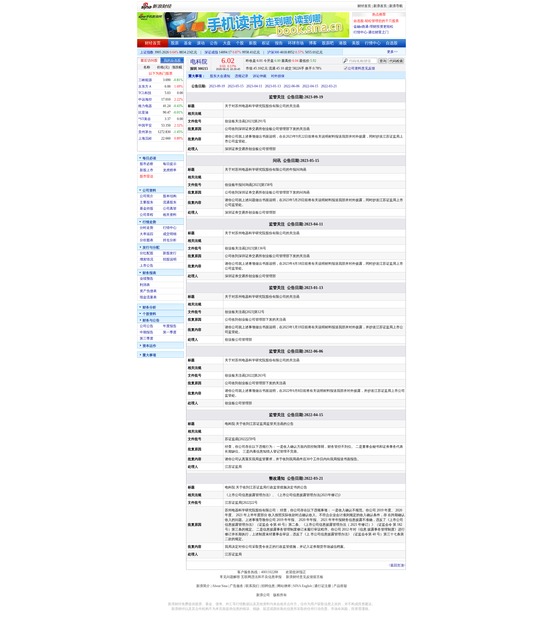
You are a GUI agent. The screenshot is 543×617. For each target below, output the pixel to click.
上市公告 (146, 266)
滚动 (201, 43)
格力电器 (145, 106)
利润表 (145, 285)
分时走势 (146, 228)
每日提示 (169, 164)
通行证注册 (322, 586)
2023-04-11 (254, 86)
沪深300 (273, 52)
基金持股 (146, 208)
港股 (343, 43)
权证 (266, 43)
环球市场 (296, 43)
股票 (175, 43)
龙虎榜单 (169, 170)
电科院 (198, 61)
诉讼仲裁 (259, 76)
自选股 (392, 43)
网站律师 (284, 586)
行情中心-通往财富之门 (371, 32)
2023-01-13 (273, 86)
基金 (188, 43)
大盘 (227, 43)
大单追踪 (146, 234)
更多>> (387, 52)
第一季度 (169, 332)
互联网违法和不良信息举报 (261, 577)
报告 (279, 43)
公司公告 (146, 326)
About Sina (219, 586)
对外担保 (278, 76)
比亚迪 (143, 112)
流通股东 (169, 202)
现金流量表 (148, 297)
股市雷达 (146, 176)
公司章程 (146, 215)
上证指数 (147, 52)
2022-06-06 (291, 86)
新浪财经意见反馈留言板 (304, 577)
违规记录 (241, 76)
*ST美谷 (144, 119)
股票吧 (328, 43)
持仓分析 (169, 240)
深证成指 (211, 52)
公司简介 (146, 196)
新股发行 (169, 253)
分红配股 (146, 253)
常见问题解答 (230, 577)
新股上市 (146, 170)
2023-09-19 (217, 86)
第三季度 (146, 338)
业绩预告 (146, 279)
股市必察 (146, 164)
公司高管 (169, 208)
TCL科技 (144, 93)
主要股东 (146, 202)
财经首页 (364, 6)
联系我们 (252, 586)
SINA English (302, 586)
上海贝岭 (145, 138)
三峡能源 (145, 80)
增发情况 (146, 259)
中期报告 (146, 332)
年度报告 (169, 326)
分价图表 (146, 240)
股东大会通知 (220, 76)
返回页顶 (397, 565)
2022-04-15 (310, 86)
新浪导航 (396, 6)
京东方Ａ (145, 86)
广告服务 (236, 586)
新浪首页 (380, 6)
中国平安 (145, 125)
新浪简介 (203, 586)
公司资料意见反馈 (361, 68)
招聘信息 (268, 586)
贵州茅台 (145, 132)
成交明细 (169, 234)
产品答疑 (340, 586)
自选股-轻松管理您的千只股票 (376, 21)
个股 (240, 43)
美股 (356, 43)
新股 (253, 43)
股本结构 (169, 196)
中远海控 (145, 99)
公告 (214, 43)
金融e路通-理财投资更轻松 (373, 27)
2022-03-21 (329, 86)
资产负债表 (148, 291)
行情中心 (373, 43)
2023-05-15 (236, 86)
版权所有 (280, 595)
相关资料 (169, 215)
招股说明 (169, 259)
